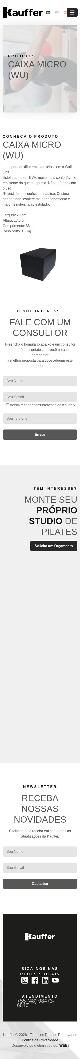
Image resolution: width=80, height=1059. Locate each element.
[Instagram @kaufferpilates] (24, 980)
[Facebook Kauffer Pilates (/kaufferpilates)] (35, 980)
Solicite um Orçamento (54, 546)
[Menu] (72, 12)
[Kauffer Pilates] (40, 936)
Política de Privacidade (40, 1040)
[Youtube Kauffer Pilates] (55, 980)
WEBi (64, 1045)
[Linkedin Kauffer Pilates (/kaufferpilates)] (45, 980)
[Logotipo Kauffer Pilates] (23, 12)
